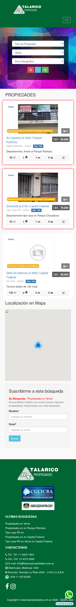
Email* (12, 424)
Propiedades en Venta (17, 523)
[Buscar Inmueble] (45, 70)
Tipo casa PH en (14, 532)
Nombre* (14, 411)
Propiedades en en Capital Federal (24, 537)
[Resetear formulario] (30, 70)
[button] (38, 70)
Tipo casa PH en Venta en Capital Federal (28, 541)
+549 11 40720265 (20, 576)
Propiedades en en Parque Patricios (25, 528)
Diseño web (66, 599)
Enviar (14, 438)
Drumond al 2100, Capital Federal (27, 206)
